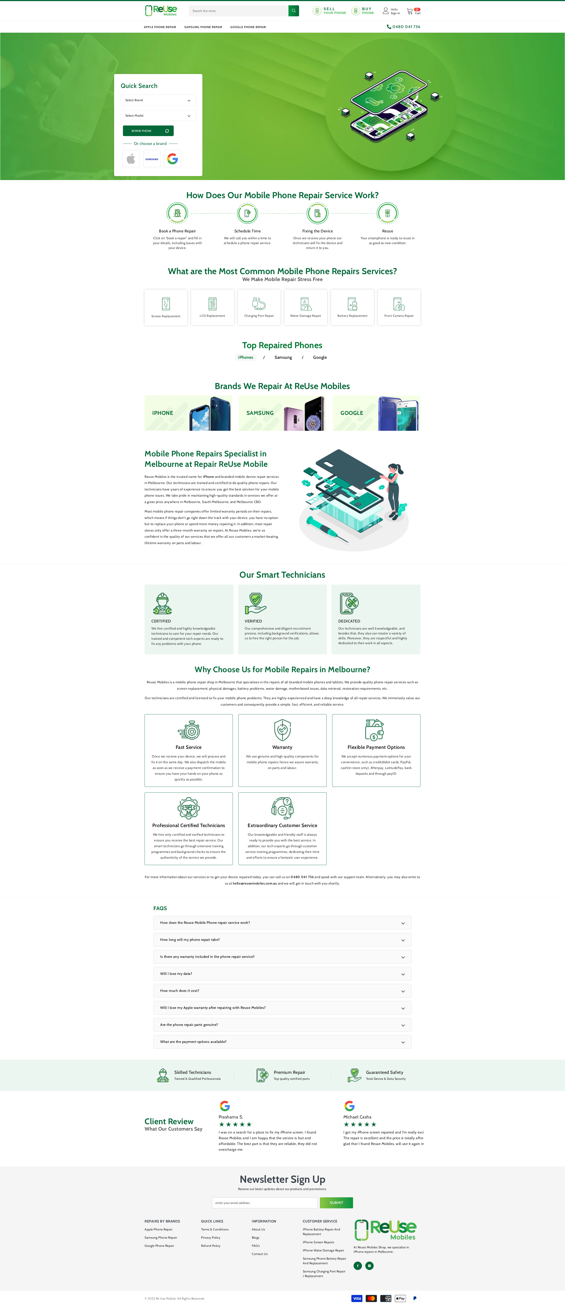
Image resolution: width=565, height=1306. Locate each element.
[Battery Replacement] (352, 304)
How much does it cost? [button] (179, 991)
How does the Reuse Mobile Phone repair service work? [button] (205, 923)
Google (320, 357)
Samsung (283, 357)
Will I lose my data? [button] (176, 974)
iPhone (208, 477)
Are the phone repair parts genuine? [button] (189, 1025)
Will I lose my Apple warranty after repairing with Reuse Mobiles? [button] (213, 1008)
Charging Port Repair (259, 316)
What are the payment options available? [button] (193, 1042)
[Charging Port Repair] (259, 304)
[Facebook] (358, 1266)
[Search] (244, 10)
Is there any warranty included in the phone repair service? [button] (207, 957)
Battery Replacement (352, 316)
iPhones (245, 357)
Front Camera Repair (399, 316)
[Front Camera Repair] (399, 304)
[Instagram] (369, 1266)
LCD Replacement (212, 316)
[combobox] (238, 10)
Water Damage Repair (305, 316)
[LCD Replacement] (212, 304)
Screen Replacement (166, 316)
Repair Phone (142, 131)
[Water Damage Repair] (306, 304)
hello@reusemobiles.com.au (255, 883)
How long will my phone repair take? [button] (190, 940)
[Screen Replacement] (166, 304)
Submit (336, 1203)
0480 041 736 (405, 26)
